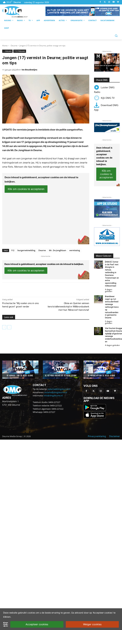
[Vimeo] (118, 2)
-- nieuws (7, 51)
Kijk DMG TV (108, 97)
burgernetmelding (26, 250)
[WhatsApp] (39, 289)
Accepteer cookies (37, 624)
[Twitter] (105, 2)
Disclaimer (114, 436)
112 (12, 250)
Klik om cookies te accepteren (26, 189)
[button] (83, 11)
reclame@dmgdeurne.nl (55, 392)
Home (5, 45)
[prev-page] (4, 327)
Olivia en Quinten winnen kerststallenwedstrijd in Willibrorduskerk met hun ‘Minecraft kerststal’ (68, 306)
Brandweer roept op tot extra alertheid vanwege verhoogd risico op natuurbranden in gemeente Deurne (112, 307)
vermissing (74, 250)
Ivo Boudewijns (29, 69)
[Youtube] (113, 2)
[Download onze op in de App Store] (95, 417)
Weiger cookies (92, 624)
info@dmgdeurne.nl (53, 395)
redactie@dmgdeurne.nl (58, 389)
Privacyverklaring (97, 436)
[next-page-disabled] (9, 327)
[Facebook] (100, 2)
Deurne (42, 250)
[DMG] (23, 11)
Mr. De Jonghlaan (57, 250)
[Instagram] (109, 2)
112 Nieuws (19, 51)
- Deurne (13, 45)
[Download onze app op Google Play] (95, 410)
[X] (31, 289)
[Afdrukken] (46, 289)
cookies (31, 612)
